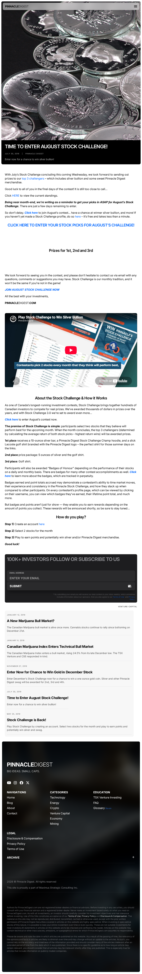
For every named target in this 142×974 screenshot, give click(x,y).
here (78, 216)
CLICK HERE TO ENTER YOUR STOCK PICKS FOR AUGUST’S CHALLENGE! (71, 225)
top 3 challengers (33, 178)
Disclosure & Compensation (113, 916)
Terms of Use (118, 597)
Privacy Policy (89, 916)
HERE (15, 195)
